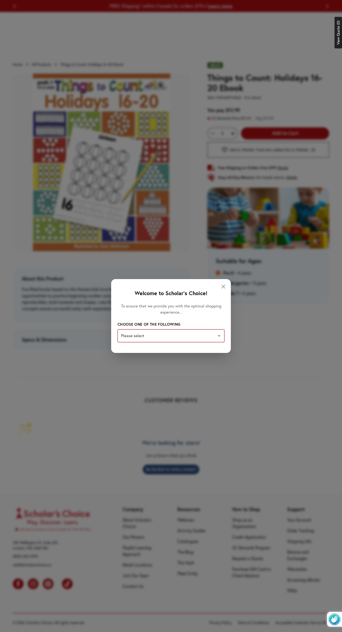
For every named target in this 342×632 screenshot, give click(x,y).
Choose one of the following (149, 324)
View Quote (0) (338, 33)
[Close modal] (223, 286)
